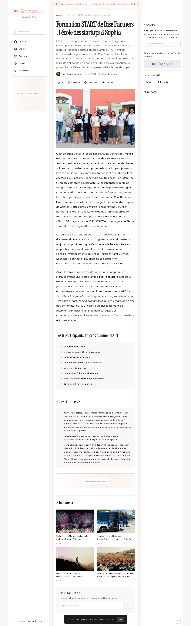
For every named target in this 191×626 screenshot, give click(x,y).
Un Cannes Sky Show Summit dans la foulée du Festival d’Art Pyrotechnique (111, 4)
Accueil (60, 15)
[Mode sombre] (178, 621)
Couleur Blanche (34, 621)
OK (120, 619)
